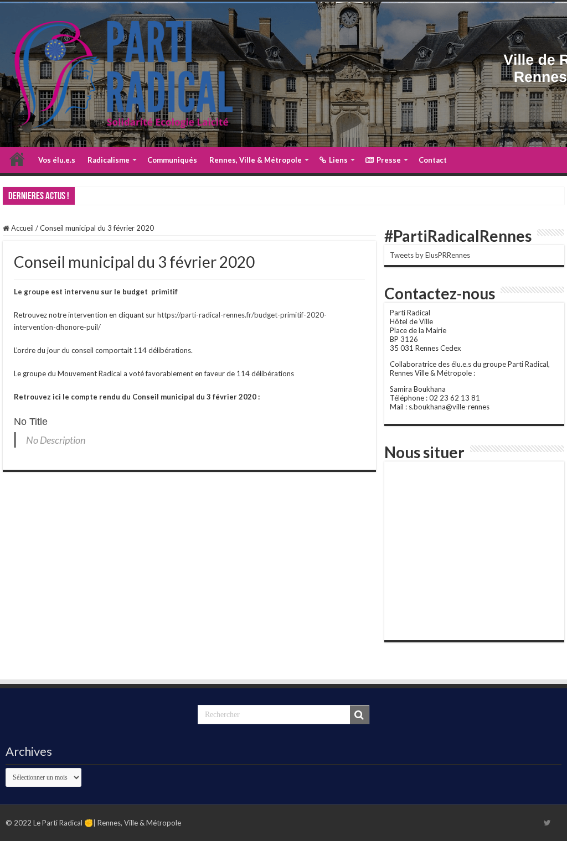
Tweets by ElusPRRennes (430, 255)
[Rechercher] (359, 714)
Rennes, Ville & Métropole (255, 159)
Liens (338, 159)
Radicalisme (108, 159)
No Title (31, 421)
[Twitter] (547, 822)
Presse (389, 159)
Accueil (17, 158)
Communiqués (172, 159)
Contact (433, 159)
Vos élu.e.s (56, 159)
